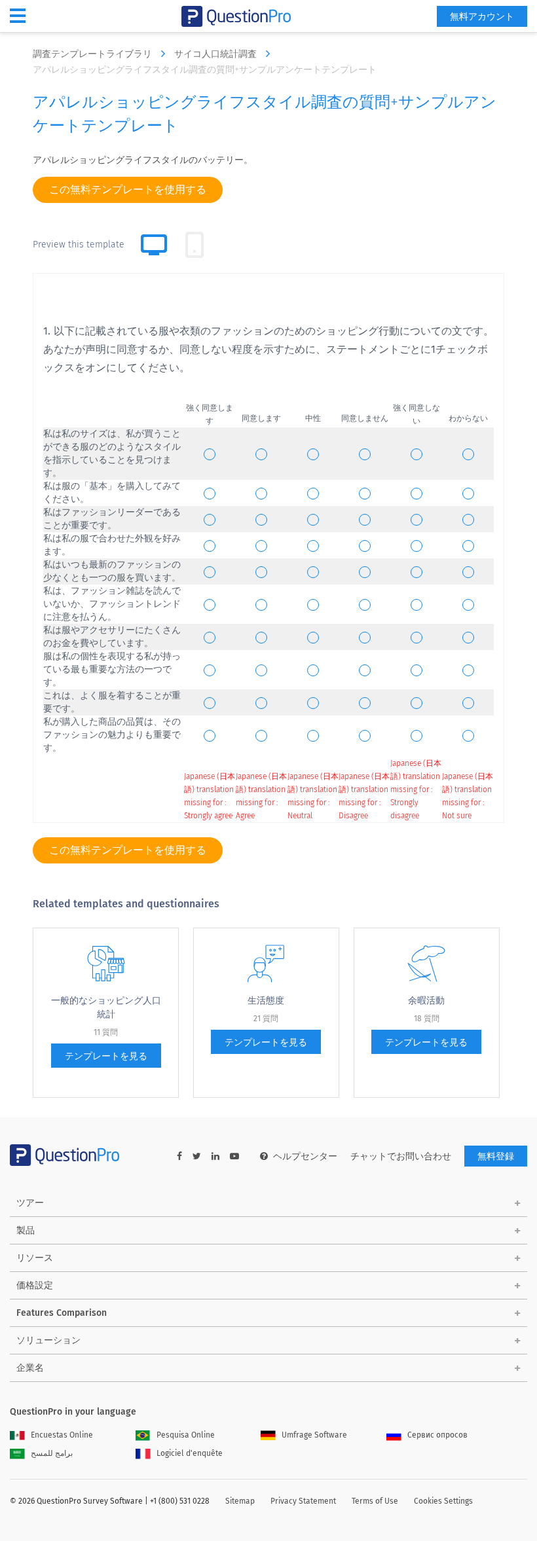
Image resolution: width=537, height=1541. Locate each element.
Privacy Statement (303, 1501)
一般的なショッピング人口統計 (106, 1007)
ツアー (30, 1202)
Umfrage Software (314, 1435)
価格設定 (34, 1285)
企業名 (30, 1367)
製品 (25, 1230)
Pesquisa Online (186, 1435)
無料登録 (495, 1156)
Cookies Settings (443, 1501)
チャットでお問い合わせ (400, 1156)
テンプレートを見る (106, 1056)
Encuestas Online (62, 1435)
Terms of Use (375, 1501)
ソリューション (48, 1340)
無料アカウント (482, 16)
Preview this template (78, 244)
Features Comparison (61, 1312)
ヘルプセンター (305, 1156)
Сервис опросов (437, 1435)
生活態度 (266, 1000)
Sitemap (240, 1501)
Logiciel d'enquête (190, 1453)
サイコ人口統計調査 (216, 54)
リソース (34, 1257)
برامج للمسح (52, 1453)
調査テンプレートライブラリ (94, 54)
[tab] (194, 245)
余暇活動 (426, 1000)
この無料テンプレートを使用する (127, 189)
